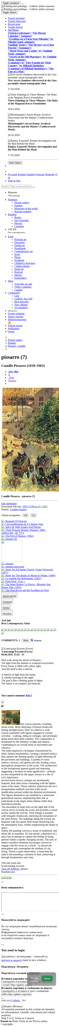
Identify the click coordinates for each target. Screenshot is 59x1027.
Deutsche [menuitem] (49, 174)
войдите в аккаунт (11, 960)
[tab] (13, 371)
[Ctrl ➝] (7, 563)
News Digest (15, 163)
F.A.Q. (11, 1018)
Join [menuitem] (18, 180)
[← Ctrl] (9, 539)
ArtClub (16, 231)
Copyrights (7, 1024)
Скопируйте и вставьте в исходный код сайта (26, 981)
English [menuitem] (22, 174)
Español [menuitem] (30, 174)
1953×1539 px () (34, 506)
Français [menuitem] (39, 174)
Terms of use (26, 1021)
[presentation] (33, 383)
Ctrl (25, 515)
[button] (16, 18)
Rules (15, 1021)
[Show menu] (22, 3)
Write (25, 640)
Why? (28, 695)
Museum (14, 194)
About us (20, 1018)
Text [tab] (11, 377)
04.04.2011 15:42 (10, 654)
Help (4, 1018)
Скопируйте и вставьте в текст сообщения (25, 991)
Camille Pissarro (18, 509)
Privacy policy (40, 1021)
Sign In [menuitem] (11, 180)
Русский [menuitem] (12, 174)
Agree (47, 978)
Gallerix (16, 1000)
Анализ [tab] (12, 380)
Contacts (29, 1018)
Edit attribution (9, 503)
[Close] (33, 187)
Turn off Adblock (10, 868)
